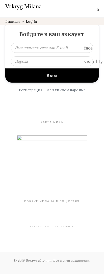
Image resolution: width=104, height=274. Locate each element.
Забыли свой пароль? (65, 90)
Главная (12, 21)
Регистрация (30, 90)
